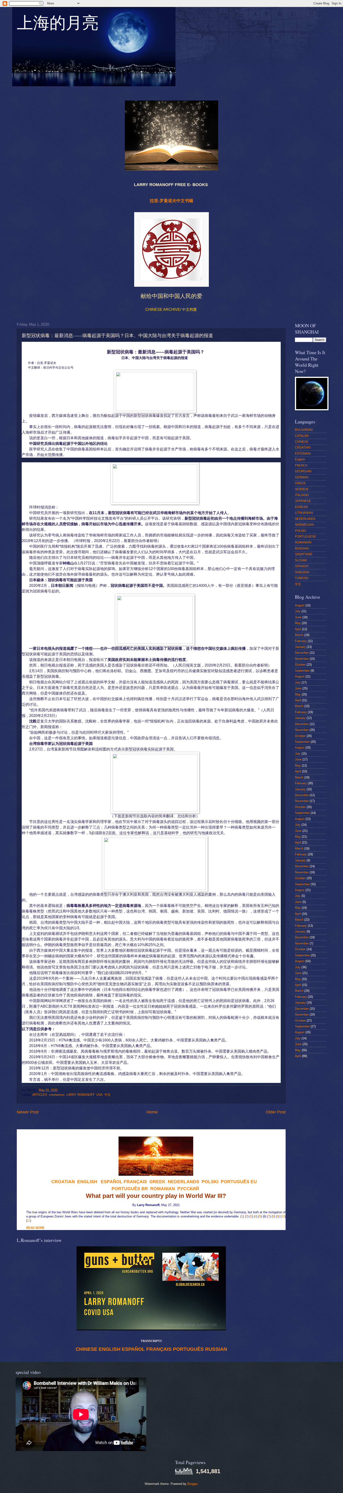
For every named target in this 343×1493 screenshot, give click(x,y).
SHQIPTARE (303, 554)
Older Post (276, 1112)
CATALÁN (301, 436)
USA (99, 1094)
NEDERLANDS (305, 519)
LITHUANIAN (304, 513)
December (302, 652)
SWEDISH (302, 572)
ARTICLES (39, 1094)
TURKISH (301, 578)
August (299, 605)
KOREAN (301, 507)
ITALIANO (302, 495)
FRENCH (301, 465)
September (302, 670)
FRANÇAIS (135, 1181)
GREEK (300, 483)
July (298, 611)
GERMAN (301, 477)
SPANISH (301, 566)
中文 (108, 1094)
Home (152, 1112)
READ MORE (35, 1228)
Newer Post (27, 1112)
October (300, 664)
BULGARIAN (303, 430)
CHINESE (86, 1349)
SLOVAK (301, 560)
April (298, 629)
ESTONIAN (303, 453)
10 (283, 1216)
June (298, 617)
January (300, 647)
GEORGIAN (303, 471)
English (300, 459)
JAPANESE (303, 501)
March (299, 635)
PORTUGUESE (305, 536)
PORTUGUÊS (188, 1349)
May (298, 623)
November (302, 658)
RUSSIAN (216, 1349)
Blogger (192, 1484)
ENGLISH (109, 1349)
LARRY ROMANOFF (80, 1094)
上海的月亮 (57, 25)
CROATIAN (302, 447)
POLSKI (300, 530)
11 (28, 1220)
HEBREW (301, 489)
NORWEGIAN (304, 524)
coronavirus (57, 1094)
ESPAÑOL (133, 1349)
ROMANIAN (303, 542)
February (301, 641)
